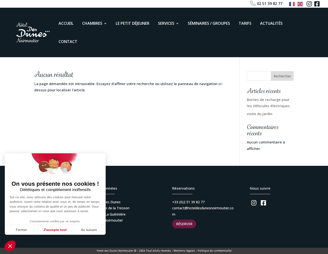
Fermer (21, 230)
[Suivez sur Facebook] (317, 4)
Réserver (184, 224)
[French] (292, 3)
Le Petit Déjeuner (132, 23)
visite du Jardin (259, 113)
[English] (300, 3)
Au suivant (89, 230)
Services (166, 23)
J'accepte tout (55, 230)
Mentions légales (184, 250)
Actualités (271, 23)
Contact (68, 41)
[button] (10, 246)
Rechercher (282, 76)
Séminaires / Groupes (209, 23)
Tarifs (245, 23)
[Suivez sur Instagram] (309, 4)
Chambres (92, 23)
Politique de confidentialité (214, 250)
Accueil (66, 23)
